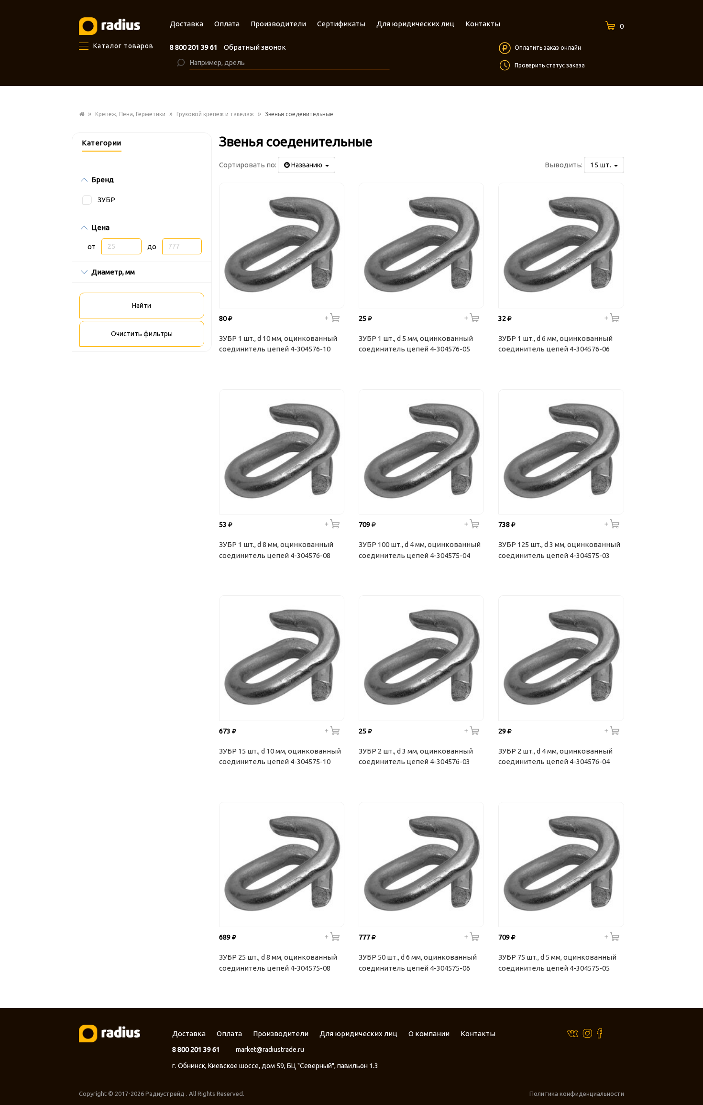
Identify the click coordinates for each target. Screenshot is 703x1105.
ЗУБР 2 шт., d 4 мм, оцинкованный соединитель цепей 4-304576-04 (555, 756)
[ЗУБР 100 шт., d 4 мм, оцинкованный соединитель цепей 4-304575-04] (421, 452)
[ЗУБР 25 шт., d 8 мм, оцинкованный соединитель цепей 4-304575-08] (282, 864)
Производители (280, 1033)
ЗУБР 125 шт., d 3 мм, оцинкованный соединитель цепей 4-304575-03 (559, 549)
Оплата (229, 1033)
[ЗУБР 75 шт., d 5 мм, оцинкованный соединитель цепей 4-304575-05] (561, 864)
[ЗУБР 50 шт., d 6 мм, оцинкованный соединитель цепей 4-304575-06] (421, 864)
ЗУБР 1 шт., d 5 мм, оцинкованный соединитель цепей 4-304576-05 (416, 343)
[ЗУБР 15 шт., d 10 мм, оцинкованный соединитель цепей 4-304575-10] (282, 658)
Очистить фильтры (142, 334)
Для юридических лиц (358, 1033)
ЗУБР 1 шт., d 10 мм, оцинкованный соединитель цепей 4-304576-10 (278, 343)
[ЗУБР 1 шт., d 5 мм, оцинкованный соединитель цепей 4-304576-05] (421, 245)
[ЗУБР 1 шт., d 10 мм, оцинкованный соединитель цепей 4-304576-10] (282, 245)
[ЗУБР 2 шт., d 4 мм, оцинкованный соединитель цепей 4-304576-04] (561, 658)
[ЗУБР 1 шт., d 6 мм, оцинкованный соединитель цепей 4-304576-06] (561, 245)
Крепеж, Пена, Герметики (130, 114)
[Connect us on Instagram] (587, 1033)
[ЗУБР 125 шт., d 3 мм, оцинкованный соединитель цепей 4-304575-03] (561, 452)
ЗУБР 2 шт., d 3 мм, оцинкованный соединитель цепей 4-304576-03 (416, 756)
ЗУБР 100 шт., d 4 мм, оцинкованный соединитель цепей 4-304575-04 (420, 549)
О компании (429, 1033)
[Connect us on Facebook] (599, 1033)
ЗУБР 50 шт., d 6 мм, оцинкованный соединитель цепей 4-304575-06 (418, 962)
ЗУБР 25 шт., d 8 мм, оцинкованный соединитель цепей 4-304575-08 (278, 962)
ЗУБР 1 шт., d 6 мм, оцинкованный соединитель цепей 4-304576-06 (555, 343)
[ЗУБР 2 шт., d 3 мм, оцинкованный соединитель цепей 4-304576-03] (421, 658)
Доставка (189, 1033)
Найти (141, 305)
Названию (307, 165)
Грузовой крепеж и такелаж (215, 114)
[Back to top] (693, 1078)
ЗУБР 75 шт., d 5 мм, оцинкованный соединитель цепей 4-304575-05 (557, 962)
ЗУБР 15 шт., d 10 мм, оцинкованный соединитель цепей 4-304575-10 (280, 756)
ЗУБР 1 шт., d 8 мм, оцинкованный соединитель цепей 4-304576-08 (276, 549)
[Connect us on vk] (572, 1033)
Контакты (478, 1033)
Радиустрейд (165, 1093)
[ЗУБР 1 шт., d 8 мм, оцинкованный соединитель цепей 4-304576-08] (282, 452)
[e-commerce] (109, 25)
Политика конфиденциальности (576, 1093)
